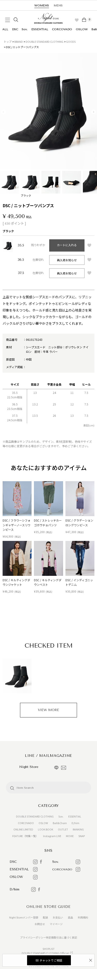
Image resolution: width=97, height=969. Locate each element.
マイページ (56, 924)
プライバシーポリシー (33, 937)
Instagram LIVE (52, 836)
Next (93, 112)
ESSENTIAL (39, 29)
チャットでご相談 (51, 960)
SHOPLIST (49, 949)
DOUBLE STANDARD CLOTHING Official (45, 953)
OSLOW (82, 29)
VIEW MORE (48, 710)
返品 (70, 917)
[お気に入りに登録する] (89, 245)
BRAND (18, 41)
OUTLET (63, 829)
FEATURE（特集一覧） (25, 836)
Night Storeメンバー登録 (23, 917)
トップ (8, 41)
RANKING (78, 829)
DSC (15, 29)
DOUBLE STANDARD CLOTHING (44, 41)
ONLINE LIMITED (23, 829)
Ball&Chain (60, 823)
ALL (5, 29)
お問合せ (40, 924)
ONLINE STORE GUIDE (48, 907)
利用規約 (83, 917)
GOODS (71, 41)
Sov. (25, 29)
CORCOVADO (62, 29)
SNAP (81, 836)
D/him (75, 823)
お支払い (58, 917)
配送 (45, 917)
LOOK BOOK (45, 829)
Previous (3, 112)
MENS (58, 5)
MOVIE (70, 836)
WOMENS (41, 5)
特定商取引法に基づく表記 (61, 937)
